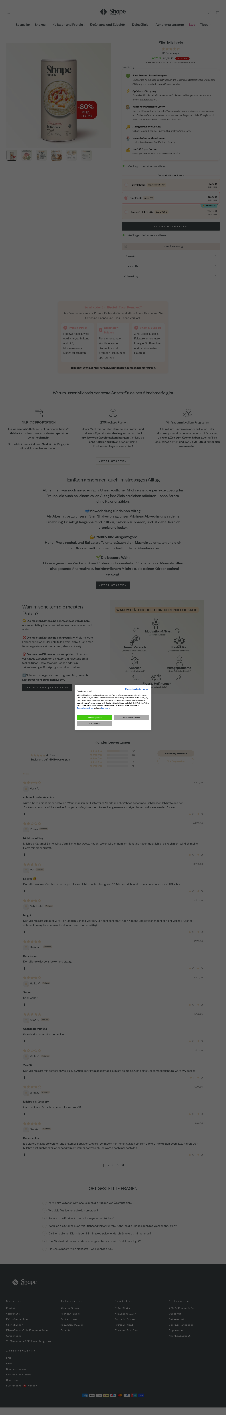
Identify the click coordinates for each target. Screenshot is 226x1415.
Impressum (105, 708)
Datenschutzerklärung (85, 708)
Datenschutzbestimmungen (137, 688)
